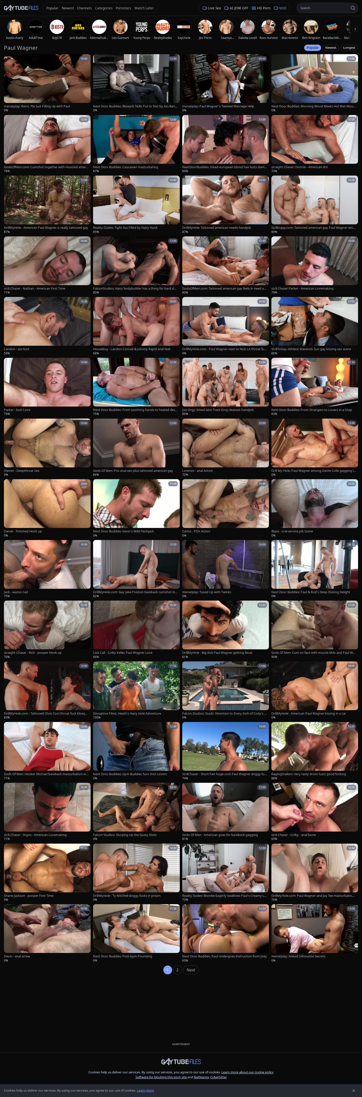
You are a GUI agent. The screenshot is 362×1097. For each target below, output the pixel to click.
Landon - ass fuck (16, 349)
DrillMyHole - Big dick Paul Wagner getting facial (217, 653)
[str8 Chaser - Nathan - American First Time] (47, 265)
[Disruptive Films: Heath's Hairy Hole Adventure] (136, 690)
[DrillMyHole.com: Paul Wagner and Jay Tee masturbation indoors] (314, 873)
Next (191, 970)
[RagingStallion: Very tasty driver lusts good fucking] (314, 751)
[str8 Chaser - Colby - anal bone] (314, 812)
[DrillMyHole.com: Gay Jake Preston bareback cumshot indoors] (136, 569)
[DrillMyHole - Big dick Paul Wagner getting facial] (225, 630)
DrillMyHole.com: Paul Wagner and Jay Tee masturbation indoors (313, 896)
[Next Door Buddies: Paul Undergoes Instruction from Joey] (225, 933)
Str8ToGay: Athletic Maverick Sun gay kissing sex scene (311, 349)
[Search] (353, 8)
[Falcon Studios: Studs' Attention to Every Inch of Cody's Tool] (225, 690)
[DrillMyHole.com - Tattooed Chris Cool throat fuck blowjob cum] (47, 690)
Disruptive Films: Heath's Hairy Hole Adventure (127, 713)
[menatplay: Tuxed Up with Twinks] (225, 569)
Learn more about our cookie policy (247, 1072)
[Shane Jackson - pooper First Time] (47, 873)
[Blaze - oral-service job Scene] (314, 508)
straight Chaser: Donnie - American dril (299, 167)
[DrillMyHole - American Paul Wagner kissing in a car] (314, 690)
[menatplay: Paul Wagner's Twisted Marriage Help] (225, 83)
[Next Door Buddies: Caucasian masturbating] (136, 144)
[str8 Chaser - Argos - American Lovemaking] (47, 812)
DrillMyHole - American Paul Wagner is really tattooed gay (46, 227)
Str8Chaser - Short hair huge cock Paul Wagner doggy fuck (224, 774)
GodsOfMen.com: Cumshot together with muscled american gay (46, 167)
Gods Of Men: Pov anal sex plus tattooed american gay (133, 471)
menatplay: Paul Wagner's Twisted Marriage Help (218, 106)
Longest (349, 47)
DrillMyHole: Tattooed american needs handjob (216, 227)
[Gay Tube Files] (21, 8)
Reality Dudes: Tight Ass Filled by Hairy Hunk (125, 227)
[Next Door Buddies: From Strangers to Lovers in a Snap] (314, 387)
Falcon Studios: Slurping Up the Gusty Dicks (125, 835)
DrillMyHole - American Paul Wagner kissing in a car (308, 713)
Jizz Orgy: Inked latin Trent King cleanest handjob (218, 410)
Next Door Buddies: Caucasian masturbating (125, 167)
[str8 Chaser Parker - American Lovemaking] (314, 265)
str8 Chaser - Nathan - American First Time (34, 288)
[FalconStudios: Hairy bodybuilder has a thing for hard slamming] (136, 265)
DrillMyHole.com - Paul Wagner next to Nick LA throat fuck (224, 349)
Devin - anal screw (17, 956)
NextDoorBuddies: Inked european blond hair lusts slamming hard (223, 167)
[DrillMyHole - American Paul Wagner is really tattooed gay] (47, 205)
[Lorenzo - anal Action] (225, 448)
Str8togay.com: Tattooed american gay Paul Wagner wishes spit (313, 227)
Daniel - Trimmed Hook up (23, 531)
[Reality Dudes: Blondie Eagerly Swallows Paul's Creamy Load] (225, 873)
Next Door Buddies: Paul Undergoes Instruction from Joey (224, 956)
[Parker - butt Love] (47, 387)
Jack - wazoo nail (16, 592)
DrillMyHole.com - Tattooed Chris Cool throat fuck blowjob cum (45, 713)
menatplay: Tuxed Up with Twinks (206, 592)
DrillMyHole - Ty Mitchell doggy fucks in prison (127, 896)
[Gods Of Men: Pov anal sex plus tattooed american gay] (136, 448)
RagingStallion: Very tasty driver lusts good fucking (308, 774)
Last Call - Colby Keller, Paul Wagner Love (122, 653)
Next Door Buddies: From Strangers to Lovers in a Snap (311, 410)
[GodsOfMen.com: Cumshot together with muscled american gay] (47, 144)
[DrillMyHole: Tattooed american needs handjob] (225, 205)
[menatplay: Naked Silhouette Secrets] (314, 933)
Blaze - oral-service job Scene (292, 531)
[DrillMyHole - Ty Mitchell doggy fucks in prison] (136, 873)
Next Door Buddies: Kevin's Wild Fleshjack (123, 531)
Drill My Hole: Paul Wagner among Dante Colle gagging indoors (313, 471)
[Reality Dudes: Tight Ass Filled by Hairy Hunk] (136, 205)
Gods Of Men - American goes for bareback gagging (220, 835)
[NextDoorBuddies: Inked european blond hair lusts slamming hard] (225, 144)
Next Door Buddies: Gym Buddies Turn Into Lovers (130, 774)
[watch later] (9, 59)
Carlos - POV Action (196, 531)
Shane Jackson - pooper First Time (28, 896)
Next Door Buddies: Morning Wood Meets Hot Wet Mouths (313, 106)
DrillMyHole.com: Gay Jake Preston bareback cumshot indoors (135, 592)
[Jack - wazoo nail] (47, 569)
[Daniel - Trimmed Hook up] (47, 508)
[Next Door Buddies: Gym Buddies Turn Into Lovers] (136, 751)
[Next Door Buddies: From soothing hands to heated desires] (136, 387)
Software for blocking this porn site (161, 1077)
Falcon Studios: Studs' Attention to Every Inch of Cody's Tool (224, 713)
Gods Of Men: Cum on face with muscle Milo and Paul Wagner (313, 653)
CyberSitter (218, 1077)
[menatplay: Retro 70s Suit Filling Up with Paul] (47, 83)
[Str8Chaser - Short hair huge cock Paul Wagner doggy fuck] (225, 751)
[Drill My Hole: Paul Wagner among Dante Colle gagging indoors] (314, 448)
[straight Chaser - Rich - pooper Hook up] (47, 630)
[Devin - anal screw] (47, 933)
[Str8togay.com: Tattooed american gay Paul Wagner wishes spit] (314, 205)
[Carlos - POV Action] (225, 508)
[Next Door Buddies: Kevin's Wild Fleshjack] (136, 508)
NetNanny (201, 1077)
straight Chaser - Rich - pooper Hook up (33, 653)
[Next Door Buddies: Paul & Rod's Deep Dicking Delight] (314, 569)
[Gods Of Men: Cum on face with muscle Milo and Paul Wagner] (314, 630)
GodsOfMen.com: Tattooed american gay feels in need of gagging (223, 288)
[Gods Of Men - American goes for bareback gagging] (225, 812)
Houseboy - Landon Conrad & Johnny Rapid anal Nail (131, 349)
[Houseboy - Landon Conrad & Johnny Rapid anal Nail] (136, 326)
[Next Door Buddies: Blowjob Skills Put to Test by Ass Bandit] (136, 83)
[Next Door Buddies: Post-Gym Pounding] (136, 933)
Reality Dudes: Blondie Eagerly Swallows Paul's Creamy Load (224, 896)
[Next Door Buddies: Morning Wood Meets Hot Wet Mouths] (314, 83)
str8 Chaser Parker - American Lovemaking (302, 288)
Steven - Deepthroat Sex (21, 471)
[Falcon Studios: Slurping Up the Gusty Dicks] (136, 812)
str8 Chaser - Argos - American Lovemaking (35, 835)
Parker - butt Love (17, 410)
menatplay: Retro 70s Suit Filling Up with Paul (37, 106)
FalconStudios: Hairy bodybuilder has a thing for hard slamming (134, 288)
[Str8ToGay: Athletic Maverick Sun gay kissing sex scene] (314, 326)
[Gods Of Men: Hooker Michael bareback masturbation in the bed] (47, 751)
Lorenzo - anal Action (197, 471)
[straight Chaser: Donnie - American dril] (314, 144)
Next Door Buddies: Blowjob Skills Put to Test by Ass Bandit (135, 106)
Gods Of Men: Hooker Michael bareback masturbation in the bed (46, 774)
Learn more (145, 1090)
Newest (330, 47)
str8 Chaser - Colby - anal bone (293, 835)
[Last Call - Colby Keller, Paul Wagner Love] (136, 630)
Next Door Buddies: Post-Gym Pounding (122, 956)
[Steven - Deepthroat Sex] (47, 448)
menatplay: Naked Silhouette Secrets (298, 956)
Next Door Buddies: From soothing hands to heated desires (135, 410)
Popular (312, 47)
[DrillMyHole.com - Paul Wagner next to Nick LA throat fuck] (225, 326)
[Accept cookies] (353, 1090)
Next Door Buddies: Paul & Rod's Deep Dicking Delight (310, 592)
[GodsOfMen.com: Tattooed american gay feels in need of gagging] (225, 265)
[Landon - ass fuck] (47, 326)
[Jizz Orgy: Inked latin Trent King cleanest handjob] (225, 387)
